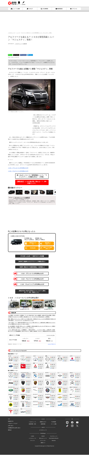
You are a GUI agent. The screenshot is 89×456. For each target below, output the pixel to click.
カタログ (31, 8)
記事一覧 (16, 357)
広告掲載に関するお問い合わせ (14, 427)
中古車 (16, 360)
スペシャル (74, 8)
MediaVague (43, 433)
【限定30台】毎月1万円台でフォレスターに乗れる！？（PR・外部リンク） (32, 291)
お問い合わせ (10, 425)
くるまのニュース (32, 421)
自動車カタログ (43, 421)
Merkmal (53, 440)
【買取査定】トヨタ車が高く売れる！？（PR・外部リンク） (32, 182)
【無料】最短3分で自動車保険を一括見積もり (32, 267)
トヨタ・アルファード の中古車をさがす (32, 279)
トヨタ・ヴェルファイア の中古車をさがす (32, 284)
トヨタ (12, 57)
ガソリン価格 (53, 423)
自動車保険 (43, 423)
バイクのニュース (32, 438)
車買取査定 (60, 8)
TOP (9, 419)
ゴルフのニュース (53, 436)
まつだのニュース (43, 430)
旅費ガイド (43, 442)
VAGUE (43, 436)
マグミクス (32, 440)
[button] (10, 304)
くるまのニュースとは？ (13, 423)
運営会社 (9, 430)
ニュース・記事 (16, 8)
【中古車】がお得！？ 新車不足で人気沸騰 (32, 256)
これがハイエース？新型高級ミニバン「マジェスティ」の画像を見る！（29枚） (32, 176)
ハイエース (16, 57)
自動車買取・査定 (32, 423)
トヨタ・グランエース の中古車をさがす (32, 273)
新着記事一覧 (10, 421)
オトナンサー (43, 440)
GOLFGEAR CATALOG (53, 438)
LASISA (32, 436)
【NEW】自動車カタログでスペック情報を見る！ (32, 261)
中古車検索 (45, 8)
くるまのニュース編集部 (21, 43)
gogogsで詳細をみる (52, 344)
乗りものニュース (43, 438)
